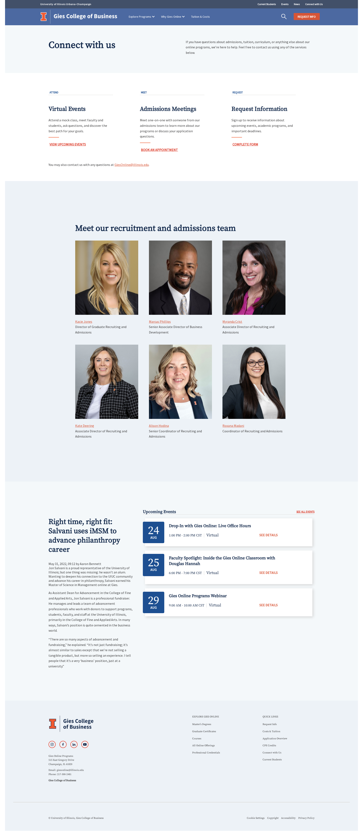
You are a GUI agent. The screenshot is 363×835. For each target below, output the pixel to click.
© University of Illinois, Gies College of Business (76, 818)
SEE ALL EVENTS (305, 511)
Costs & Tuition (271, 731)
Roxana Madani (233, 425)
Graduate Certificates (204, 731)
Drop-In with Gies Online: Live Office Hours (210, 526)
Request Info (270, 724)
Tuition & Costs (200, 17)
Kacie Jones (83, 321)
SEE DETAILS (268, 535)
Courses (196, 738)
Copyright (273, 818)
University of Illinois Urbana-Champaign (65, 4)
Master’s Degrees (201, 724)
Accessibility (288, 818)
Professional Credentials (206, 752)
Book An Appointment (159, 150)
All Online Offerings (203, 745)
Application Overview (275, 738)
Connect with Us (314, 4)
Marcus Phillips (160, 321)
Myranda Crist (232, 321)
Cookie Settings (255, 818)
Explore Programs (140, 17)
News (297, 4)
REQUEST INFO (307, 17)
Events (284, 4)
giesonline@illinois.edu (70, 770)
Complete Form (245, 144)
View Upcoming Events (68, 144)
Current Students (267, 4)
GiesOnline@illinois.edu (131, 165)
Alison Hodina (159, 425)
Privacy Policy (306, 818)
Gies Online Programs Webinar (198, 596)
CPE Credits (269, 745)
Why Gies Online (171, 17)
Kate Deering (84, 425)
